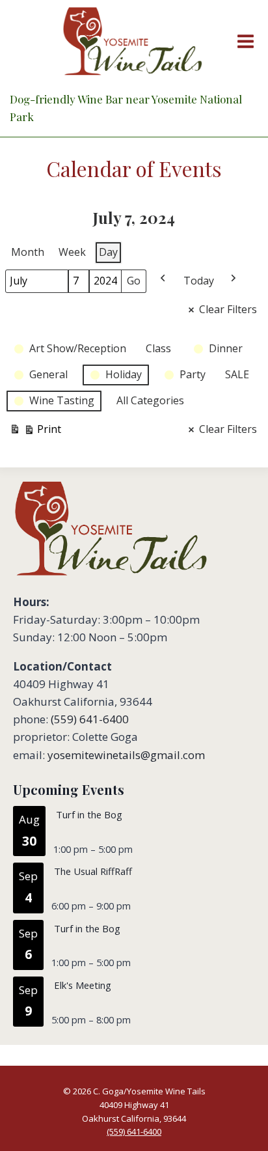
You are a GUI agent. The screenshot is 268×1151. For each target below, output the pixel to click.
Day (108, 252)
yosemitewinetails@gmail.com (126, 754)
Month (27, 252)
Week (72, 252)
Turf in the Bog (89, 814)
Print (35, 431)
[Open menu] (243, 41)
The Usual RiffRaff (93, 871)
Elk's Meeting (82, 985)
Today (198, 280)
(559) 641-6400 (90, 719)
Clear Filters (228, 309)
